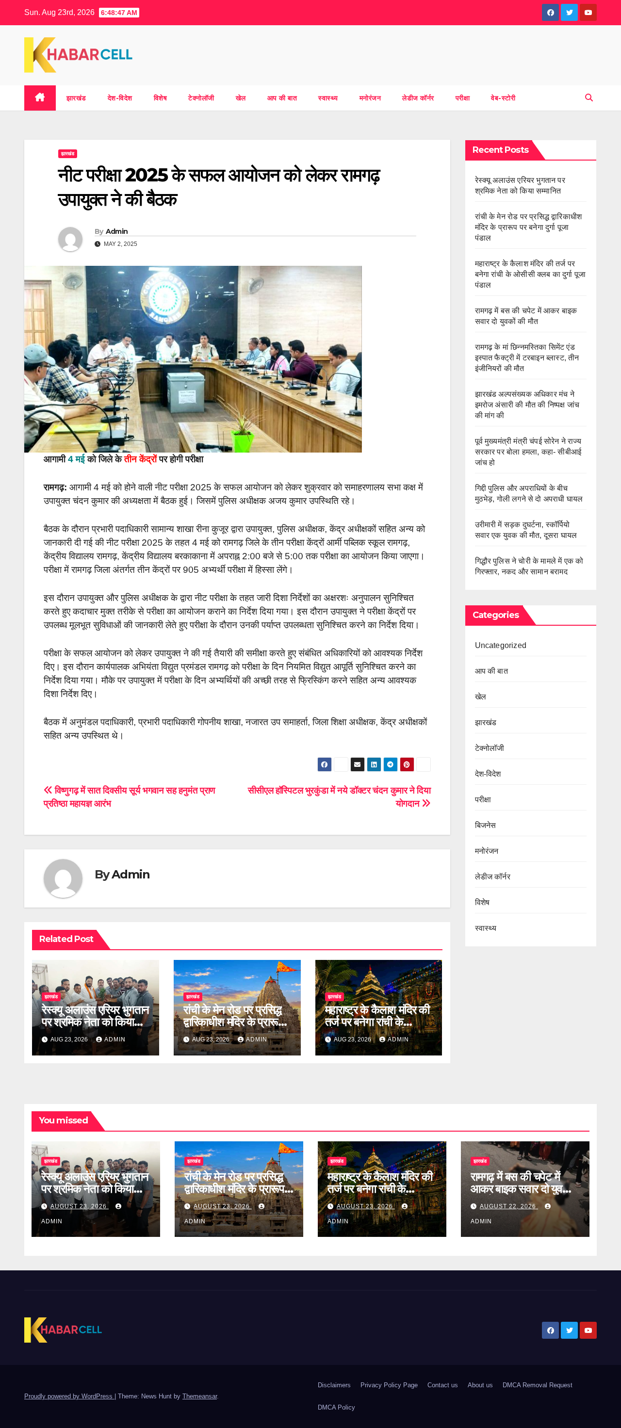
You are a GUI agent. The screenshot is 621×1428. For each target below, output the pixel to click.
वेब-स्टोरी (503, 98)
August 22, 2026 (509, 1206)
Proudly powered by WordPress (69, 1396)
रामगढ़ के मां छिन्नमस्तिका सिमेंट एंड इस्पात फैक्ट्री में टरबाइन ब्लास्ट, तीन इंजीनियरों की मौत (527, 358)
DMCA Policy (336, 1407)
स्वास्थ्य (328, 98)
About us (480, 1385)
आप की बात (282, 98)
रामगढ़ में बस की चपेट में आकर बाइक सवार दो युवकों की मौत (522, 1188)
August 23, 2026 (79, 1206)
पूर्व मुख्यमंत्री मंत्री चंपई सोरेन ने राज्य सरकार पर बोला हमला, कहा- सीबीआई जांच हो (528, 452)
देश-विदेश (120, 98)
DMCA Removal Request (537, 1385)
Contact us (442, 1385)
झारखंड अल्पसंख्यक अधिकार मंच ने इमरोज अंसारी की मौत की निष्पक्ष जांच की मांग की (527, 405)
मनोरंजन (370, 98)
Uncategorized (501, 645)
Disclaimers (334, 1385)
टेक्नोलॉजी (201, 98)
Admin (117, 231)
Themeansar (199, 1396)
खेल (241, 98)
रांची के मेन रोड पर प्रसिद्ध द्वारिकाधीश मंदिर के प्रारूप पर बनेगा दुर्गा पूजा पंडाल (233, 1022)
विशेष (160, 98)
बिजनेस (485, 825)
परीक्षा (463, 98)
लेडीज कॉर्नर (418, 98)
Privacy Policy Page (389, 1385)
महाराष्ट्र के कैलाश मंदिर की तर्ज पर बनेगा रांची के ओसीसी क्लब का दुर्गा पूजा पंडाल (530, 274)
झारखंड (76, 98)
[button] (589, 98)
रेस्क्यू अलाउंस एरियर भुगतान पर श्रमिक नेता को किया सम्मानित (95, 1022)
